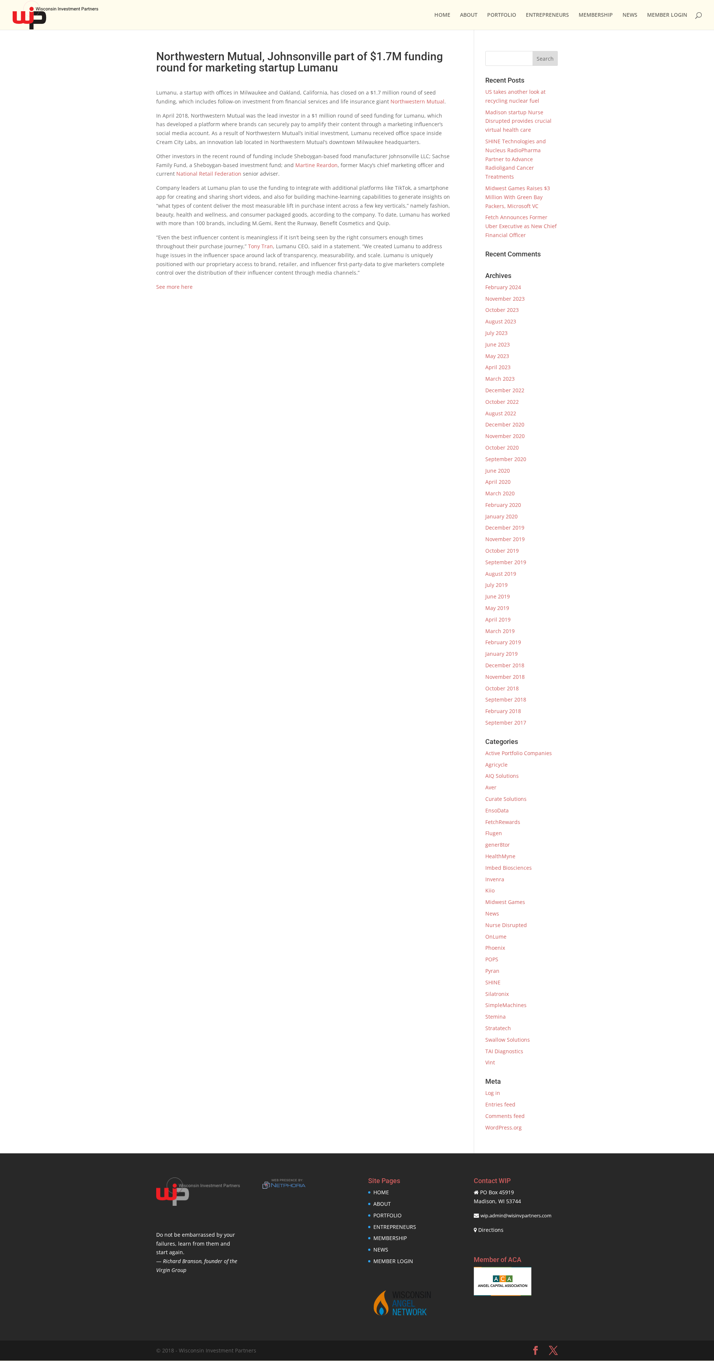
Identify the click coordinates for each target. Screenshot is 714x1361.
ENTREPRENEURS (547, 15)
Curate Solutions (506, 798)
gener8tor (497, 844)
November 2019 (505, 539)
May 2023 (497, 356)
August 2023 (500, 321)
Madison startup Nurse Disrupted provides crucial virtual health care (518, 121)
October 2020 (502, 447)
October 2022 (502, 401)
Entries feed (500, 1104)
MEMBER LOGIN (667, 15)
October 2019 (502, 550)
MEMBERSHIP (596, 15)
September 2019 (505, 562)
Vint (490, 1062)
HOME (442, 15)
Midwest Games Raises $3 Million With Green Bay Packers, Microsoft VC (517, 197)
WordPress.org (503, 1127)
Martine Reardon (316, 165)
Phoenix (495, 947)
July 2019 (496, 584)
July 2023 (496, 332)
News (492, 913)
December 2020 (504, 424)
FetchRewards (502, 821)
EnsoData (497, 810)
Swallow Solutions (507, 1039)
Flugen (493, 833)
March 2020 (500, 493)
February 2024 (503, 287)
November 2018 (505, 676)
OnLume (495, 936)
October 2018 (502, 688)
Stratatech (498, 1028)
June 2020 (497, 470)
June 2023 (497, 344)
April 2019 (498, 619)
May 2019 (497, 607)
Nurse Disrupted (506, 925)
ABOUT (468, 15)
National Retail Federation (208, 173)
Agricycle (496, 764)
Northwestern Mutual (417, 101)
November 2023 (505, 298)
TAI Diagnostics (504, 1051)
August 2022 (500, 413)
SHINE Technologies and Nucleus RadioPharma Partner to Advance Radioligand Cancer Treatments (515, 159)
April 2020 (498, 481)
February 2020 (503, 504)
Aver (490, 787)
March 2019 (500, 631)
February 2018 (503, 711)
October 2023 (502, 309)
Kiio (490, 890)
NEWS (630, 15)
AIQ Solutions (502, 775)
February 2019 (503, 642)
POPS (491, 959)
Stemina (495, 1016)
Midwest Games (505, 901)
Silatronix (497, 993)
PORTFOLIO (501, 15)
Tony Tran (260, 246)
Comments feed (505, 1115)
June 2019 (497, 596)
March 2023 (500, 378)
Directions (491, 1229)
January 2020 (501, 516)
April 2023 (498, 367)
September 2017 (505, 722)
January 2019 (501, 653)
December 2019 (504, 527)
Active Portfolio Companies (518, 753)
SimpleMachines (506, 1005)
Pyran (492, 970)
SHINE (493, 982)
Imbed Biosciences (508, 867)
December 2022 (504, 390)
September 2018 (505, 699)
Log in (492, 1092)
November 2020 (505, 436)
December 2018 (504, 665)
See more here (174, 286)
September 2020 (505, 459)
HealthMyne (500, 856)
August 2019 (500, 573)
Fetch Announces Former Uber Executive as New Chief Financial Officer (521, 226)
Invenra (494, 879)
